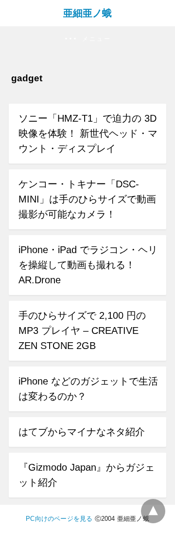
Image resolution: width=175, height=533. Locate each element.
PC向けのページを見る (59, 518)
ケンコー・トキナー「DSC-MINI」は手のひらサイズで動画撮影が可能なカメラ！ (87, 199)
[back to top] (153, 511)
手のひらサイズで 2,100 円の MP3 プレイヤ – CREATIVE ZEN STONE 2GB (82, 330)
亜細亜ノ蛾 (87, 13)
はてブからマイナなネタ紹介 (81, 431)
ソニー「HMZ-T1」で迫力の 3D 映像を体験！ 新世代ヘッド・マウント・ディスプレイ (88, 133)
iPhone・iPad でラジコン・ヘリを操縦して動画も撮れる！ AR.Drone (88, 264)
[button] (87, 39)
